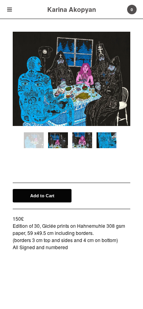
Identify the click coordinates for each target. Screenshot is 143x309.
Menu (9, 9)
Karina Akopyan (71, 9)
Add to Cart (42, 195)
